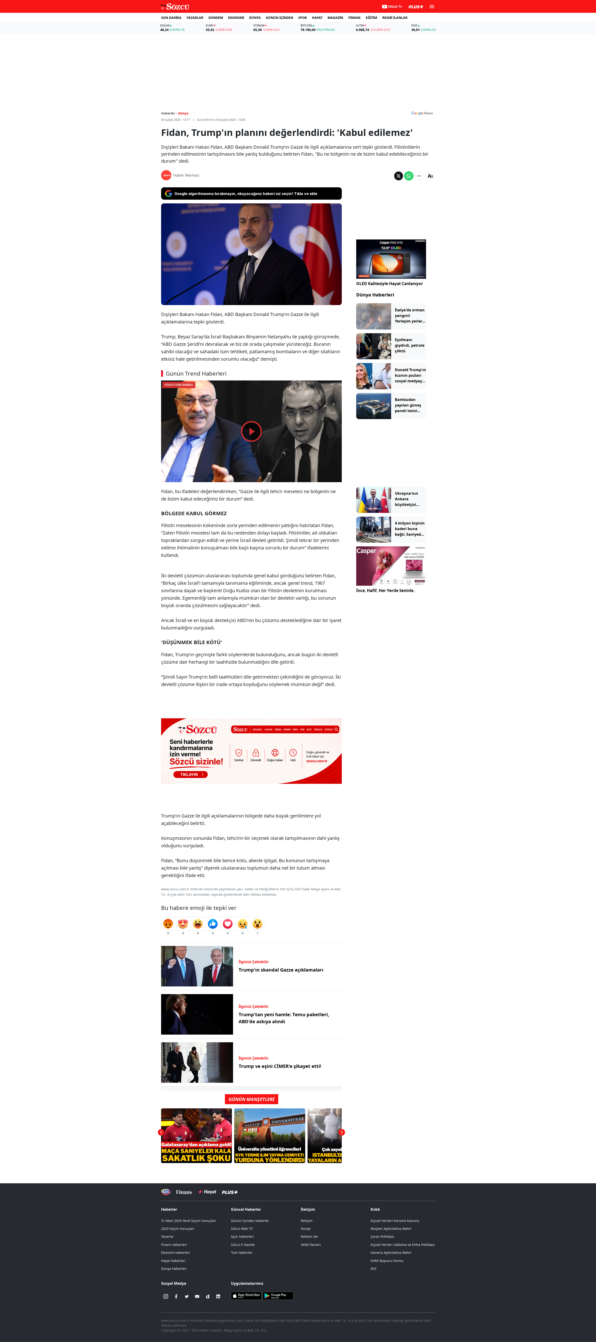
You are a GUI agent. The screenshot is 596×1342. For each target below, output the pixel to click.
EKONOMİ (236, 17)
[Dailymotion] (207, 1296)
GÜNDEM (215, 17)
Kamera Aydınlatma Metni (391, 1252)
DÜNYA (255, 17)
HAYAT (317, 17)
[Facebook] (176, 1296)
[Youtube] (197, 1296)
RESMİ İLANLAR (394, 17)
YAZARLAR (194, 17)
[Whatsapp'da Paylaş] (408, 176)
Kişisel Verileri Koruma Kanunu (395, 1220)
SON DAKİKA (171, 17)
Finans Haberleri (174, 1244)
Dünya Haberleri (375, 295)
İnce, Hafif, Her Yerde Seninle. (385, 590)
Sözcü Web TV (242, 1228)
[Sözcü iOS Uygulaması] (246, 1295)
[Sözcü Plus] (230, 1192)
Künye (306, 1228)
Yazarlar (167, 1236)
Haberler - (169, 113)
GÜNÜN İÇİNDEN (279, 17)
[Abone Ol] (422, 113)
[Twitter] (186, 1296)
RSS (373, 1268)
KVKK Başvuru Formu (387, 1260)
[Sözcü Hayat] (206, 1192)
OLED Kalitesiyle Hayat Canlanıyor (389, 283)
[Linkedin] (218, 1296)
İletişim (306, 1220)
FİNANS (354, 17)
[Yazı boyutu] (430, 176)
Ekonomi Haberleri (175, 1252)
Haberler (169, 1209)
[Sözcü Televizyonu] (166, 1192)
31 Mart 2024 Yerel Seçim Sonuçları (188, 1220)
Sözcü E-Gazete (243, 1244)
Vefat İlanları (311, 1244)
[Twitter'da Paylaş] (398, 176)
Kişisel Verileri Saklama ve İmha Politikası (403, 1244)
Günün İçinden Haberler (250, 1220)
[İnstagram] (165, 1296)
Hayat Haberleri (173, 1260)
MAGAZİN (335, 17)
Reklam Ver (309, 1236)
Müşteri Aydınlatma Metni (391, 1228)
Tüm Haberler (241, 1252)
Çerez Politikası (382, 1236)
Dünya (183, 113)
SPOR (302, 17)
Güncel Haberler (246, 1209)
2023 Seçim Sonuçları (177, 1228)
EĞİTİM (371, 17)
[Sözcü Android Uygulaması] (278, 1295)
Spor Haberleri (242, 1236)
